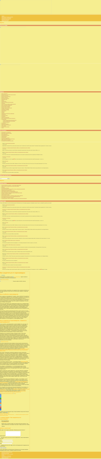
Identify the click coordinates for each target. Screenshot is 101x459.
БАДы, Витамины (4, 93)
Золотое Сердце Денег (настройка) (9, 121)
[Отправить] (15, 409)
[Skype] (15, 404)
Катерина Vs (4, 147)
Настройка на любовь (5, 109)
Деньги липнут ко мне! (5, 194)
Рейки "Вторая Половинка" (6, 124)
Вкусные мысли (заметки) (6, 96)
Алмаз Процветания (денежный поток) (9, 120)
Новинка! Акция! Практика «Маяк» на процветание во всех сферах (18, 147)
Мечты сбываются (6, 122)
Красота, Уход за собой (6, 106)
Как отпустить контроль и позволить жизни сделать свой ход (12, 195)
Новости (3, 111)
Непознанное (4, 110)
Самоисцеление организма (6, 18)
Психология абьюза (5, 123)
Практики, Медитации (5, 117)
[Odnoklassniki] (15, 403)
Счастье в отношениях (5, 137)
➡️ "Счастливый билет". (17, 276)
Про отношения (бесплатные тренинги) (8, 118)
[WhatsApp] (15, 398)
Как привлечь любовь (5, 135)
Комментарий (2, 435)
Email (1, 441)
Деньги (3, 100)
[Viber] (15, 399)
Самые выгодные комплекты (7, 189)
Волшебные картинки (5, 19)
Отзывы (3, 112)
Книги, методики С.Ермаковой (7, 105)
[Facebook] (15, 395)
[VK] (15, 394)
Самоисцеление (4, 136)
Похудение (3, 116)
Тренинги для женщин (5, 126)
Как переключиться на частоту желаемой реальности (11, 196)
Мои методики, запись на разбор (7, 16)
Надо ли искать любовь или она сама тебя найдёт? (10, 186)
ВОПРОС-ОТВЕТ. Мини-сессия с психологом (12, 240)
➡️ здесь (8, 412)
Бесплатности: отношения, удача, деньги (9, 94)
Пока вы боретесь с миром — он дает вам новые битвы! (11, 185)
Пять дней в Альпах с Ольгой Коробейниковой (10, 191)
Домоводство (4, 101)
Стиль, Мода (4, 125)
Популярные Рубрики (5, 188)
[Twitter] (15, 401)
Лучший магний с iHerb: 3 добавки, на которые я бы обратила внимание (14, 198)
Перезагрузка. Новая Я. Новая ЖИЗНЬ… (8, 190)
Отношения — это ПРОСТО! (6, 17)
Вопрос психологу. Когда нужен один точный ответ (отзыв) (12, 192)
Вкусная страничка (5, 95)
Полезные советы (5, 115)
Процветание (4, 119)
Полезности (4, 114)
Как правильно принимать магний (8, 197)
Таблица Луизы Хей (5, 20)
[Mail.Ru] (15, 402)
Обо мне (8, 156)
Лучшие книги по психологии (7, 107)
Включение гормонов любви (7, 133)
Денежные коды (4, 99)
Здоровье (3, 103)
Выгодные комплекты (5, 98)
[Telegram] (15, 397)
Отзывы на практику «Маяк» (6, 193)
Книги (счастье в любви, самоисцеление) (9, 104)
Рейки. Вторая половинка (6, 139)
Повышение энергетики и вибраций (8, 113)
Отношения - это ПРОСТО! (6, 132)
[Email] (15, 406)
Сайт (1, 443)
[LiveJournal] (15, 408)
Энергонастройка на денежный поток (8, 138)
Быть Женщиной (4, 134)
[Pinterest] (15, 407)
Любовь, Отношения (5, 108)
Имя (1, 440)
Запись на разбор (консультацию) (7, 102)
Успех (3, 127)
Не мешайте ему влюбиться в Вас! (7, 140)
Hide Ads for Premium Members (7, 452)
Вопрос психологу (5, 97)
